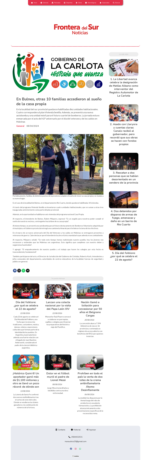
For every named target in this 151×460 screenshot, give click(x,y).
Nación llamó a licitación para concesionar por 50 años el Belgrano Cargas (90, 308)
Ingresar (92, 430)
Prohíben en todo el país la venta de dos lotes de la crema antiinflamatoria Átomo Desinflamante (90, 382)
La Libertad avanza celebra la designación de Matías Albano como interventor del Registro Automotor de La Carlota (123, 87)
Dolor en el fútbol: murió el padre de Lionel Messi (58, 377)
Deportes (69, 3)
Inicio (35, 3)
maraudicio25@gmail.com (75, 441)
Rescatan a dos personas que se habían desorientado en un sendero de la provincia (123, 177)
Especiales (105, 3)
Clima (80, 3)
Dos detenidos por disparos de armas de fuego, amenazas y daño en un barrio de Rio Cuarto (124, 217)
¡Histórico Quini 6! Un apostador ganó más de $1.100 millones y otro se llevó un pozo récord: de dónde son (26, 380)
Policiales (57, 3)
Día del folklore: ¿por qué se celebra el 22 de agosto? (26, 305)
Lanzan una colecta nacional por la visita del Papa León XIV (58, 305)
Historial (77, 430)
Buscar (117, 3)
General (45, 3)
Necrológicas (92, 3)
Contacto (61, 430)
